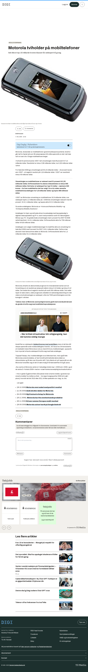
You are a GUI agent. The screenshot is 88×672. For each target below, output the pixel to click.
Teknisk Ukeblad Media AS (17, 665)
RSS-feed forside (37, 631)
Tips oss (82, 622)
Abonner (74, 4)
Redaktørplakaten (45, 647)
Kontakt (4, 658)
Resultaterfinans (15, 42)
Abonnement (6, 653)
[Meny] (82, 4)
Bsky (32, 641)
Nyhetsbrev (64, 631)
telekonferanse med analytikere (45, 344)
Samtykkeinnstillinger (67, 634)
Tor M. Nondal (6, 640)
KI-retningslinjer (65, 641)
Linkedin (33, 638)
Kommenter (30, 128)
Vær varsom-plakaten (28, 647)
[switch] (69, 145)
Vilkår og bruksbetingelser (69, 638)
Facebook (34, 634)
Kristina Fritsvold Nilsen (9, 633)
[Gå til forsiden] (6, 4)
